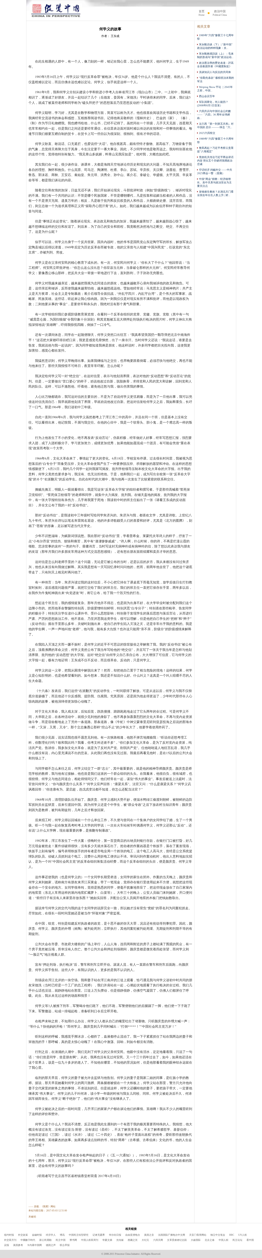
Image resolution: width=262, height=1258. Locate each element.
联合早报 (65, 1245)
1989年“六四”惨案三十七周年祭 (215, 37)
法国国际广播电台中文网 (171, 1234)
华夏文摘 (107, 1240)
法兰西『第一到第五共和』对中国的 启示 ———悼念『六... (215, 125)
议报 (6, 1245)
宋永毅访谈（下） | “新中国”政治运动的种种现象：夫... (215, 46)
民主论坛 (237, 1240)
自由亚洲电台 (132, 1234)
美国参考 (18, 1245)
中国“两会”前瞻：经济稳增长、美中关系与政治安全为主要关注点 (214, 182)
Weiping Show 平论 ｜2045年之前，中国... (215, 89)
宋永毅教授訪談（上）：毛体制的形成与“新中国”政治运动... (215, 55)
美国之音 (149, 1234)
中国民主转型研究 (78, 1234)
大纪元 (145, 1240)
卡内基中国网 (34, 1245)
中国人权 (223, 1240)
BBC (231, 1234)
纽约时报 (9, 1234)
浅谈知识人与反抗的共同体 (215, 72)
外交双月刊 (10, 1240)
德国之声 (51, 1245)
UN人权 (242, 1234)
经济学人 (51, 1234)
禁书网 (73, 1240)
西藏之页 (133, 1240)
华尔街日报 (115, 1234)
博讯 (62, 1234)
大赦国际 (196, 1240)
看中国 (250, 1240)
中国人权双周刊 (89, 1240)
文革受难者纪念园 (177, 1240)
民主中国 (61, 1240)
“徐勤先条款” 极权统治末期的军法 (215, 79)
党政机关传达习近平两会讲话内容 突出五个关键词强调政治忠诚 (215, 161)
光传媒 (120, 1240)
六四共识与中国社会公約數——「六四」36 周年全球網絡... (214, 115)
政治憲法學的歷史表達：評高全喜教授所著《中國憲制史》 (215, 65)
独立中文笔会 (217, 1234)
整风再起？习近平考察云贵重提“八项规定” (215, 150)
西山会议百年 (207, 96)
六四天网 (158, 1240)
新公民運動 (45, 1240)
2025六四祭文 (207, 133)
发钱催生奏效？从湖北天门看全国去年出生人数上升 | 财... (215, 193)
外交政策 (23, 1234)
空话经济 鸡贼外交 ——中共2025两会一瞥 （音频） (214, 171)
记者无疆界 (99, 1234)
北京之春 (210, 1240)
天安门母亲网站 (197, 1234)
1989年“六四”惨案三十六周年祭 (215, 140)
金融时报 (37, 1234)
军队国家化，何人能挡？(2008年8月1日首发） (212, 104)
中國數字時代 (27, 1240)
